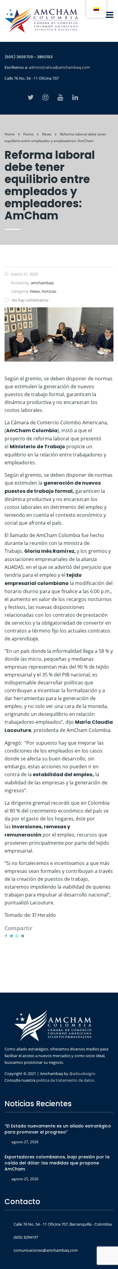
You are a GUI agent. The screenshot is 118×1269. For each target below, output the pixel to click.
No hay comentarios (30, 300)
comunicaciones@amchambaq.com (46, 1250)
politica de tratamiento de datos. (65, 1080)
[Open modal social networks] (22, 935)
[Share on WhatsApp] (16, 935)
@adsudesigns (81, 1073)
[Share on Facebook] (6, 935)
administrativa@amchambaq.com (59, 67)
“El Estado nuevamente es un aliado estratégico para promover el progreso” (58, 1129)
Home (10, 134)
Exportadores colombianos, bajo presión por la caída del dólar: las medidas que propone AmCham (57, 1163)
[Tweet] (11, 935)
